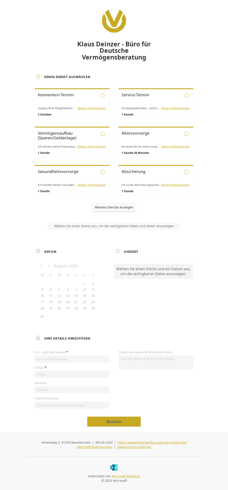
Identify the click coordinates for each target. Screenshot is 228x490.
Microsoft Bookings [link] (126, 476)
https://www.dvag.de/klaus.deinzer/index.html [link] (152, 442)
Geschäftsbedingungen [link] (94, 447)
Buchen (114, 421)
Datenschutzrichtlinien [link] (134, 447)
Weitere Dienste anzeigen (114, 207)
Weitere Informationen (91, 108)
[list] (114, 145)
